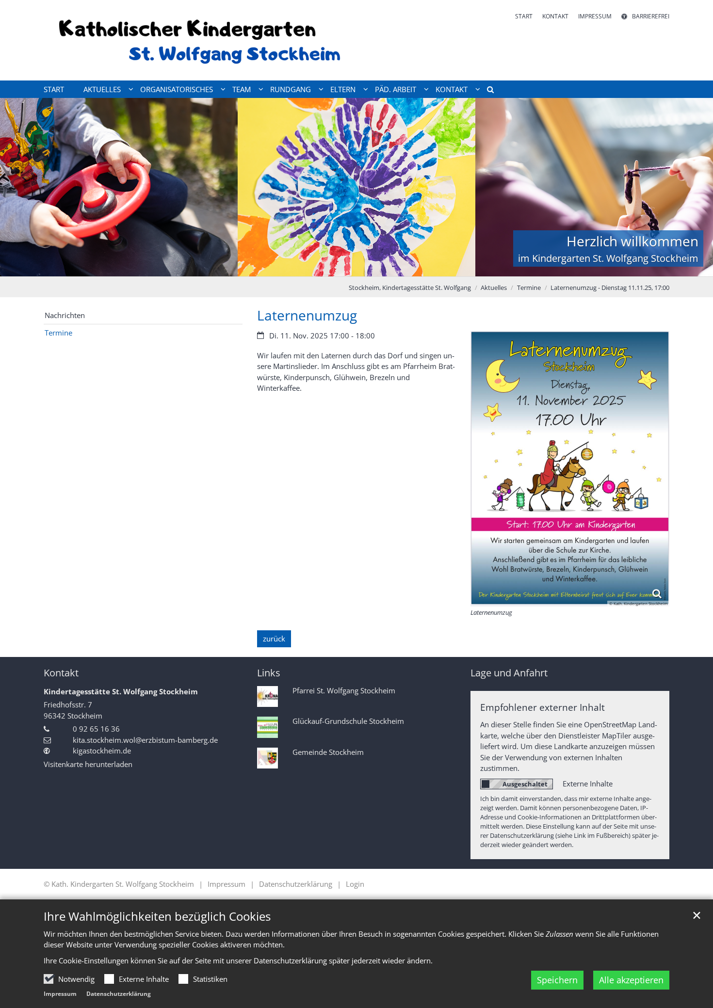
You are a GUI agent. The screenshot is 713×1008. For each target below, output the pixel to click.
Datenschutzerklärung (118, 994)
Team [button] (241, 89)
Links (268, 673)
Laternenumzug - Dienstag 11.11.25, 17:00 (610, 287)
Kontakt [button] (452, 89)
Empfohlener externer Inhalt (542, 707)
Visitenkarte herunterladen (88, 764)
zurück (274, 638)
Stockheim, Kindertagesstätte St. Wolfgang (410, 287)
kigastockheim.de (102, 750)
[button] (487, 91)
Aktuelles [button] (102, 89)
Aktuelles (494, 287)
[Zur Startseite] (196, 40)
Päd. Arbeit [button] (395, 89)
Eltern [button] (343, 89)
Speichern (557, 980)
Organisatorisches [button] (176, 89)
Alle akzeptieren (631, 980)
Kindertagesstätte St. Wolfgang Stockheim (121, 691)
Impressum (60, 994)
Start (54, 89)
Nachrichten (65, 315)
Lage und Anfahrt (509, 673)
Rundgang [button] (290, 89)
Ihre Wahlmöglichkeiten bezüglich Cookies (157, 916)
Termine (529, 287)
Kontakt (61, 673)
